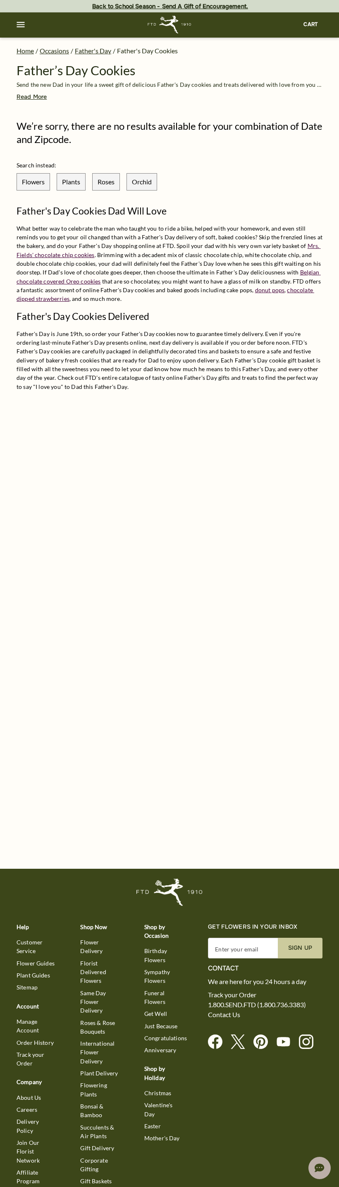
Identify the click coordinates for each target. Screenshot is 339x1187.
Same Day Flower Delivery (93, 1001)
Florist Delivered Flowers (93, 972)
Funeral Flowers (154, 997)
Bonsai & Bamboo (91, 1110)
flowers (33, 182)
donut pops (270, 289)
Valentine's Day (158, 1109)
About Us (29, 1097)
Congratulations (165, 1038)
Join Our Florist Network (28, 1151)
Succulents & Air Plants (97, 1131)
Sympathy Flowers (157, 976)
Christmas (157, 1092)
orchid (142, 182)
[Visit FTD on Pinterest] (264, 1042)
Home (25, 51)
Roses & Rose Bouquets (97, 1027)
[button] (21, 25)
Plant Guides (33, 975)
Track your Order (31, 1059)
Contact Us (224, 1014)
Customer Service (30, 946)
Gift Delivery (97, 1147)
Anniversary (160, 1050)
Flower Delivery (91, 946)
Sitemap (27, 987)
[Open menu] (21, 25)
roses (106, 182)
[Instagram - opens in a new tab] (309, 1042)
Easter (152, 1126)
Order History (35, 1042)
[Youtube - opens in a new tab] (286, 1042)
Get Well (155, 1013)
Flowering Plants (93, 1089)
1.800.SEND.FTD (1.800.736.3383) (257, 1004)
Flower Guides (36, 963)
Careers (27, 1109)
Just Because (161, 1026)
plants (71, 182)
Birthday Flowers (155, 955)
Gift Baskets (96, 1181)
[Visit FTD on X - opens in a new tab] (241, 1042)
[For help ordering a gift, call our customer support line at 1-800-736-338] (169, 24)
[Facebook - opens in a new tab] (218, 1042)
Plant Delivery (99, 1073)
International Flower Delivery (97, 1052)
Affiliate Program (28, 1177)
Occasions (54, 51)
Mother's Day (162, 1138)
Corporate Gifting (93, 1165)
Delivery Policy (28, 1126)
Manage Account (28, 1026)
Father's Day (93, 51)
